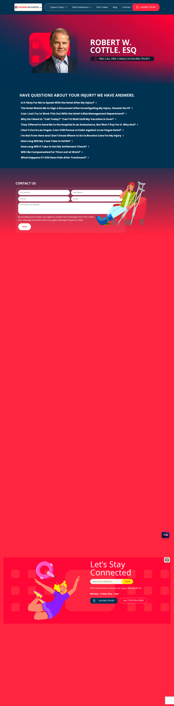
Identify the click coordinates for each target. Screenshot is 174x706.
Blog (115, 7)
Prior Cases (102, 7)
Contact (126, 7)
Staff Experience (80, 7)
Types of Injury (57, 7)
